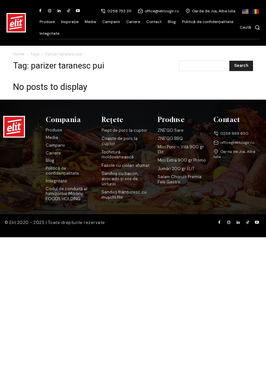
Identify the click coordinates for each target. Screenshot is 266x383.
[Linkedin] (59, 11)
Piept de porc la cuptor (124, 130)
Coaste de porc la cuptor (120, 141)
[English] (245, 11)
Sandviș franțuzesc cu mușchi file (124, 194)
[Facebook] (40, 11)
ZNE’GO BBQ (170, 138)
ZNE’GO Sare (171, 130)
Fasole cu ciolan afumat (126, 165)
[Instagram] (49, 11)
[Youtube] (77, 11)
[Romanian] (256, 11)
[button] (251, 27)
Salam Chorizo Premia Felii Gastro (179, 179)
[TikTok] (68, 11)
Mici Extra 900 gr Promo (182, 160)
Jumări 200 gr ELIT (176, 168)
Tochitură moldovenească (118, 154)
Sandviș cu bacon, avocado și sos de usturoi (120, 178)
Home (18, 54)
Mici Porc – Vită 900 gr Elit (181, 149)
